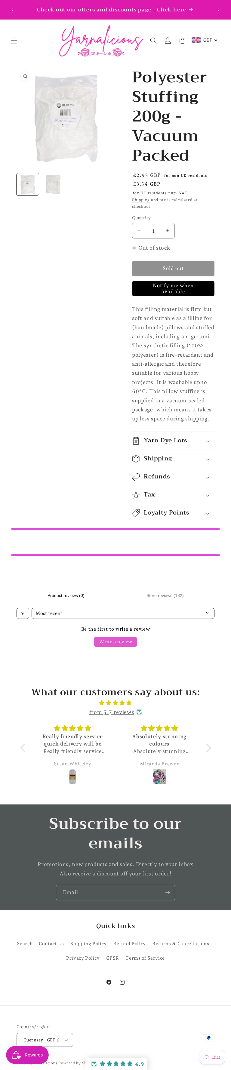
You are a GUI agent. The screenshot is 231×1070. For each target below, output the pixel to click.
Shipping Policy (88, 943)
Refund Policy (129, 943)
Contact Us (51, 943)
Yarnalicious (45, 1063)
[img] (115, 702)
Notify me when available (173, 288)
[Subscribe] (167, 892)
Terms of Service (145, 958)
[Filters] (23, 613)
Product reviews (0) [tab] (66, 595)
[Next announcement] (218, 9)
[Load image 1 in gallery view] (28, 184)
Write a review (115, 641)
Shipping (141, 200)
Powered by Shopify (77, 1063)
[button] (14, 40)
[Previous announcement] (12, 9)
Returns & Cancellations (180, 943)
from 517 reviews (111, 712)
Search (24, 943)
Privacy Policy (83, 958)
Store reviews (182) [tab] (165, 595)
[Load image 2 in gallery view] (53, 184)
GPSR (112, 958)
